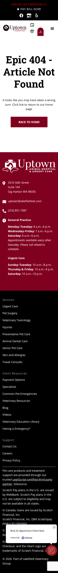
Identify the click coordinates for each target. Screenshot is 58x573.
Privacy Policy (11, 460)
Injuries (7, 327)
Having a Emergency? (16, 428)
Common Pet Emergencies (19, 394)
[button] (52, 28)
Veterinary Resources (16, 401)
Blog (5, 408)
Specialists (9, 387)
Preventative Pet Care (16, 334)
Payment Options (13, 380)
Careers (7, 453)
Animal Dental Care (15, 341)
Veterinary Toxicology (16, 320)
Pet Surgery (9, 313)
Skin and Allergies (14, 355)
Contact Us (9, 446)
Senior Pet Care (12, 348)
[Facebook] (21, 15)
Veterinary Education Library (20, 421)
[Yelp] (37, 15)
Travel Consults (12, 362)
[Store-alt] (29, 15)
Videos (6, 414)
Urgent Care (10, 306)
